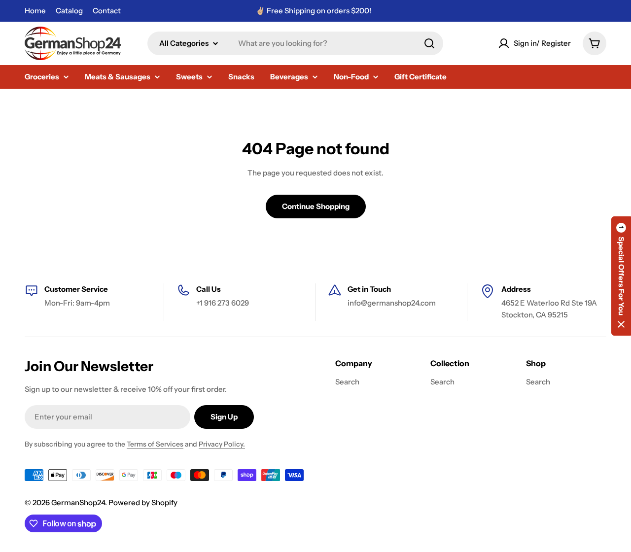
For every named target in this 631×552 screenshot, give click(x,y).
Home (35, 10)
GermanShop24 (78, 502)
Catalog (69, 10)
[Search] (429, 43)
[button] (621, 276)
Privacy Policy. (222, 444)
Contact (107, 10)
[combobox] (295, 43)
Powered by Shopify (142, 502)
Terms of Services (155, 444)
